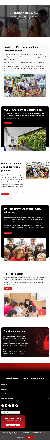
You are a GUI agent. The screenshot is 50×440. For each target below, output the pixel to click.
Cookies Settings (20, 437)
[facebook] (6, 405)
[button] (10, 412)
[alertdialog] (25, 435)
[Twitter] (9, 405)
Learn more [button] (8, 122)
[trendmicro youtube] (16, 405)
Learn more (5, 193)
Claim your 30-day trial (12, 425)
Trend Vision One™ (12, 378)
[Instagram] (13, 405)
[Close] (47, 432)
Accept (29, 437)
